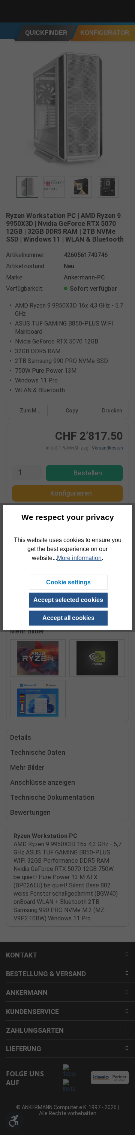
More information (79, 558)
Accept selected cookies (68, 600)
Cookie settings (68, 582)
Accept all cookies (68, 618)
